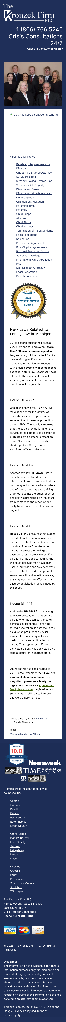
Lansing (15, 854)
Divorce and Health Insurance (34, 193)
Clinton (14, 800)
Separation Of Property (30, 185)
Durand (14, 813)
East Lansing (18, 817)
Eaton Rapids (18, 821)
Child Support (24, 214)
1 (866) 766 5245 (39, 29)
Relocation (22, 238)
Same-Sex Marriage (28, 255)
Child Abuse (23, 222)
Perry (13, 874)
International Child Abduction (34, 259)
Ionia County (18, 842)
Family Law (42, 718)
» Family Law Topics (22, 156)
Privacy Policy (22, 1011)
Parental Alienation (27, 276)
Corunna (15, 805)
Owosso (15, 870)
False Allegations (26, 234)
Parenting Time (25, 205)
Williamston (17, 891)
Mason (14, 858)
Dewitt (14, 809)
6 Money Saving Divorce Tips (34, 180)
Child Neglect (24, 226)
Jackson (15, 846)
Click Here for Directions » (20, 911)
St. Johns (16, 887)
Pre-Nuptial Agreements (30, 243)
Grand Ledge (18, 833)
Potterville (16, 879)
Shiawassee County (22, 883)
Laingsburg (17, 850)
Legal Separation (26, 272)
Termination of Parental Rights (34, 230)
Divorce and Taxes (27, 189)
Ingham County (19, 838)
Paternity (21, 209)
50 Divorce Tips (26, 176)
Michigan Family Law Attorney (26, 734)
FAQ (18, 263)
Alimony (21, 218)
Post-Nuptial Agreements (31, 247)
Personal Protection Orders (32, 251)
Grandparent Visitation (30, 201)
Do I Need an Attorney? (30, 267)
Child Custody (25, 197)
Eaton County (18, 825)
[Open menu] (33, 56)
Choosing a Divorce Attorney (34, 172)
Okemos (15, 866)
